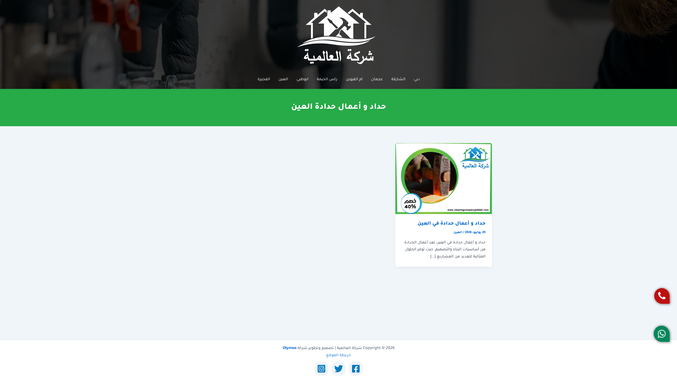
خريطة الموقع (338, 355)
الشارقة (398, 80)
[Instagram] (321, 369)
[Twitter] (339, 369)
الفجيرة (264, 80)
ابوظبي (302, 80)
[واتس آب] (662, 334)
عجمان (377, 80)
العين (283, 80)
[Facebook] (356, 369)
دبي (417, 80)
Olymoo (289, 348)
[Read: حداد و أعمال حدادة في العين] (443, 179)
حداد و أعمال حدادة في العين (452, 223)
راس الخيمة (327, 80)
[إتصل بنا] (662, 296)
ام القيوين (354, 80)
